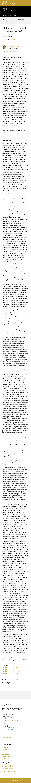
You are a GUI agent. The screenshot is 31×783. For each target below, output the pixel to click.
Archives (5, 740)
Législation (15, 13)
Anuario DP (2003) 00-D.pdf (10, 673)
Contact (4, 774)
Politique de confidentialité (10, 720)
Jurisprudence (6, 15)
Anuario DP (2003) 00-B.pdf (10, 669)
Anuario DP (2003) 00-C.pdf (10, 671)
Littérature (14, 11)
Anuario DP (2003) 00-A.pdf (10, 667)
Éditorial (5, 11)
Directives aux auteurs (9, 771)
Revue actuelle (6, 737)
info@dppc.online (7, 718)
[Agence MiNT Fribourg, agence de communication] (19, 780)
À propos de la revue (8, 766)
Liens (15, 15)
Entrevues (5, 13)
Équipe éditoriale (7, 769)
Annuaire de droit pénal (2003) (13, 20)
